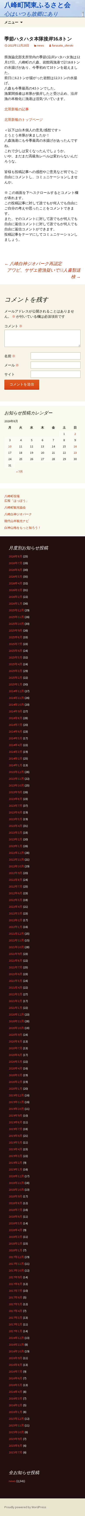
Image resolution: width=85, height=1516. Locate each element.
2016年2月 (15, 1405)
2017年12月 (16, 1257)
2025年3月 (15, 671)
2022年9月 (15, 873)
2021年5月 (15, 981)
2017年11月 (16, 1264)
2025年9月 (15, 630)
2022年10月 (16, 866)
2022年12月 (16, 853)
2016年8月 (15, 1365)
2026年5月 (15, 576)
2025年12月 (16, 610)
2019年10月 (16, 1109)
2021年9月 (15, 954)
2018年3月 (15, 1237)
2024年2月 (15, 758)
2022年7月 (15, 886)
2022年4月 (15, 907)
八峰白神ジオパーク (18, 514)
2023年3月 (15, 832)
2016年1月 (15, 1412)
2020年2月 (15, 1082)
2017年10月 (16, 1270)
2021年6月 (15, 974)
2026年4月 (15, 583)
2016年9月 (15, 1358)
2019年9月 (15, 1115)
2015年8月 (15, 1446)
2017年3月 (15, 1318)
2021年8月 (15, 960)
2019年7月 (15, 1129)
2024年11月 (16, 698)
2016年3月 (15, 1398)
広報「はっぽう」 (16, 501)
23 (75, 453)
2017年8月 (15, 1284)
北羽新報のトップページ (23, 119)
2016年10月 (16, 1351)
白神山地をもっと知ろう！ (22, 528)
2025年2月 (15, 678)
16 (75, 446)
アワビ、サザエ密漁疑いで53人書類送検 (44, 273)
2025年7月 (15, 644)
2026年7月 (15, 563)
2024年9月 (15, 711)
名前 (9, 356)
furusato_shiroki (62, 45)
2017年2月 (15, 1324)
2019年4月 (15, 1149)
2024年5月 (15, 738)
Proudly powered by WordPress (25, 1507)
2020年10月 (16, 1028)
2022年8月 (15, 880)
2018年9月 (15, 1196)
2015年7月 (15, 1452)
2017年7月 (15, 1291)
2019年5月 (15, 1142)
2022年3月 (15, 913)
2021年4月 (15, 987)
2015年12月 (16, 1419)
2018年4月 (15, 1230)
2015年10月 (16, 1432)
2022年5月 (15, 900)
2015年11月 (16, 1425)
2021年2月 (15, 1001)
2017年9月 (15, 1277)
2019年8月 (15, 1122)
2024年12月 (16, 691)
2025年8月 (15, 637)
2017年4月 (15, 1311)
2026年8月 (15, 556)
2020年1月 (15, 1088)
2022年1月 (15, 927)
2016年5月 (15, 1385)
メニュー (11, 22)
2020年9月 (15, 1035)
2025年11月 (16, 617)
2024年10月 (16, 704)
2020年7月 (15, 1048)
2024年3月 (15, 752)
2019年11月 (16, 1102)
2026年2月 (15, 597)
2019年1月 (15, 1169)
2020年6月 (15, 1055)
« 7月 (19, 472)
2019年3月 (15, 1156)
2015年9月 (15, 1439)
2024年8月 (15, 718)
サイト (9, 374)
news (40, 45)
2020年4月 (15, 1068)
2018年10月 (16, 1190)
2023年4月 (15, 826)
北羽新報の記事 (16, 109)
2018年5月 (15, 1223)
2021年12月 (16, 934)
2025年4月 (15, 664)
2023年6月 (15, 812)
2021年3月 (15, 994)
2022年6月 (15, 893)
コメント (13, 326)
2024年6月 (15, 731)
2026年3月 (15, 590)
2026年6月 (15, 570)
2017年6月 (15, 1297)
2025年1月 (15, 684)
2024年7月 (15, 725)
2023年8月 (15, 799)
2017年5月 (15, 1304)
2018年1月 (15, 1250)
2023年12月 (16, 772)
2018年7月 (15, 1210)
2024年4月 (15, 745)
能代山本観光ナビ (16, 521)
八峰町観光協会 (15, 507)
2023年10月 (16, 785)
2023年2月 (15, 839)
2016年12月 (16, 1338)
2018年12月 (16, 1176)
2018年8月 (15, 1203)
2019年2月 (15, 1163)
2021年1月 (15, 1008)
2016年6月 (15, 1378)
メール (11, 365)
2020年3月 (15, 1075)
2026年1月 (15, 603)
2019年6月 (15, 1136)
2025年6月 (15, 651)
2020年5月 (15, 1062)
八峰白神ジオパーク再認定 (33, 263)
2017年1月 (15, 1331)
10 (9, 446)
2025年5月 (15, 657)
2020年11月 (16, 1021)
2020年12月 (16, 1014)
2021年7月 (15, 967)
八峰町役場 (12, 496)
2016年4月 (15, 1392)
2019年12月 (16, 1095)
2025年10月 (16, 624)
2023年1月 (15, 846)
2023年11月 (16, 779)
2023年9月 (15, 792)
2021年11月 (16, 940)
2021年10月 (16, 947)
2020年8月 (15, 1041)
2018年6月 (15, 1216)
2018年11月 (16, 1183)
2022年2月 (15, 920)
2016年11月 (16, 1344)
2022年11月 (16, 859)
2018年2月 (15, 1243)
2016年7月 (15, 1371)
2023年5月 (15, 819)
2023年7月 (15, 806)
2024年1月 (15, 765)
